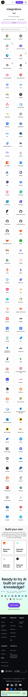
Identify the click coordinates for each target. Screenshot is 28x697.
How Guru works (3, 626)
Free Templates (5, 666)
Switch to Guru (4, 662)
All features (3, 633)
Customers (13, 625)
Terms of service (7, 678)
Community (13, 636)
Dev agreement (16, 678)
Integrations (4, 630)
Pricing (2, 622)
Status (20, 626)
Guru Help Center (21, 622)
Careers (3, 650)
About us (3, 654)
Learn (11, 622)
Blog (11, 640)
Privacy (23, 678)
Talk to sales (19, 2)
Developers (13, 633)
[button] (25, 2)
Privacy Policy (5, 694)
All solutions (4, 637)
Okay (24, 693)
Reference (12, 629)
